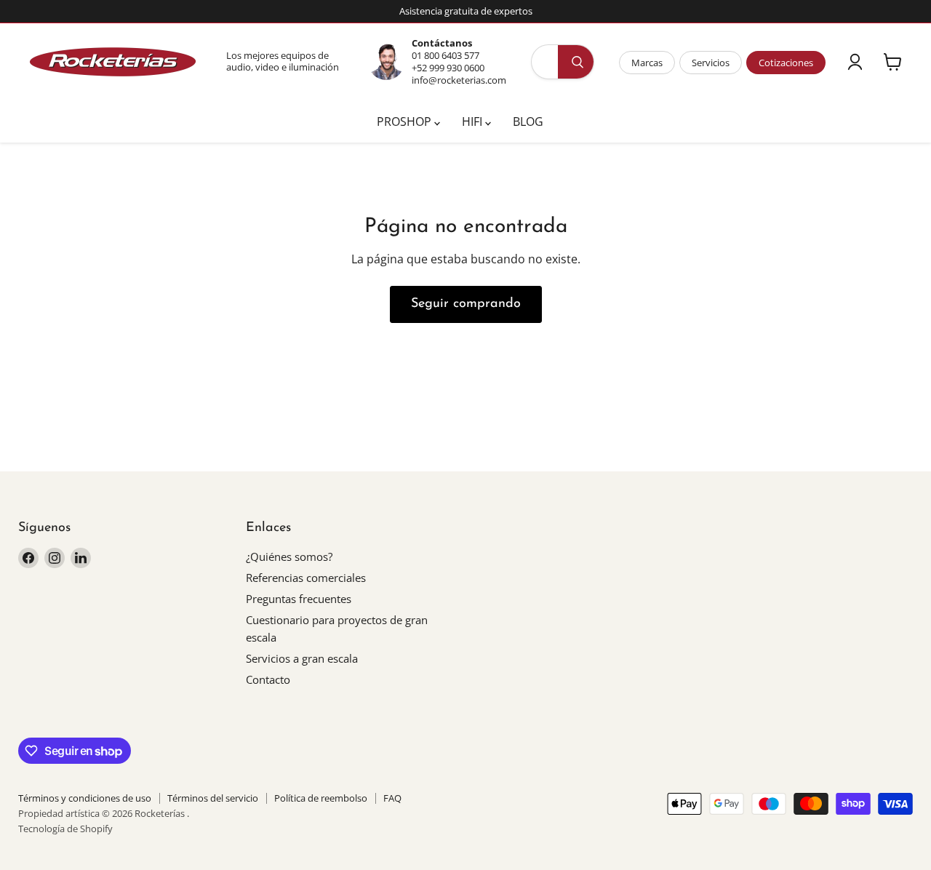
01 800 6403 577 (445, 55)
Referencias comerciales (306, 577)
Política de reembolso (320, 798)
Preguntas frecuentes (298, 598)
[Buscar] (577, 61)
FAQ (392, 798)
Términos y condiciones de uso (84, 798)
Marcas (647, 62)
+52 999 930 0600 (448, 67)
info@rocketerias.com (459, 80)
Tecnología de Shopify (65, 828)
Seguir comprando (466, 304)
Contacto (268, 679)
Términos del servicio (212, 798)
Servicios (711, 62)
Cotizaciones (786, 62)
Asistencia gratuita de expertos (465, 11)
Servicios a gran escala (302, 658)
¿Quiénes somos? (289, 556)
